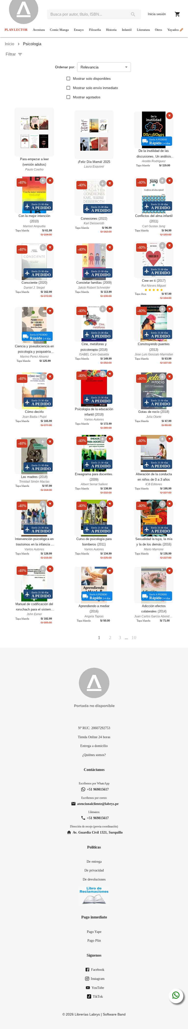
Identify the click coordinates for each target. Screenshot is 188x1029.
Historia (111, 30)
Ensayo (79, 30)
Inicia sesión (157, 14)
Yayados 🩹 (175, 30)
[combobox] (86, 14)
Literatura (143, 30)
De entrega (94, 861)
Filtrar (11, 54)
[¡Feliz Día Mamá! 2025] (94, 134)
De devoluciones (94, 879)
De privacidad (94, 870)
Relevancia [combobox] (89, 67)
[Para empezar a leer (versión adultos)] (34, 132)
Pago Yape (94, 932)
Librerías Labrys (87, 1014)
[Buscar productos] (133, 14)
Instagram (98, 979)
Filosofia (95, 30)
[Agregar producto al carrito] (169, 115)
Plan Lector (16, 30)
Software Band (114, 1014)
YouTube (98, 988)
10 (133, 637)
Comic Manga (59, 30)
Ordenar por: (65, 67)
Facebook (97, 970)
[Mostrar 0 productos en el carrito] (177, 14)
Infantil (127, 30)
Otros (158, 30)
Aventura (39, 30)
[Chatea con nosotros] (176, 996)
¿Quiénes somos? (94, 755)
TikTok (98, 996)
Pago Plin (94, 940)
